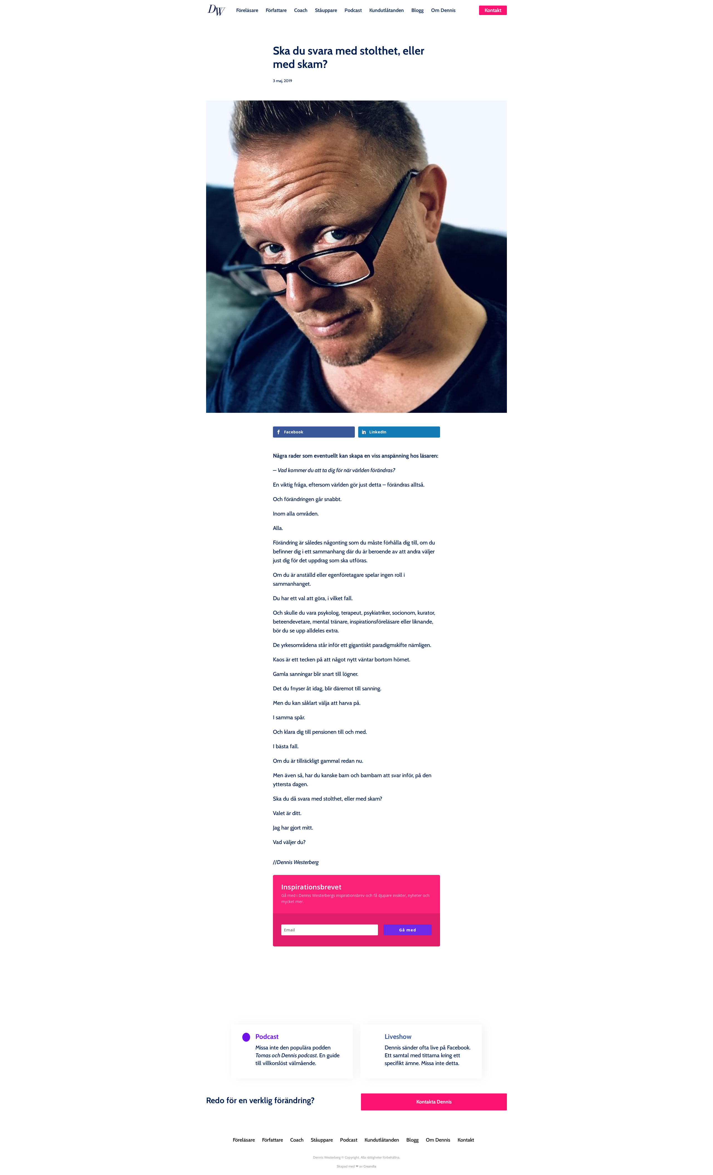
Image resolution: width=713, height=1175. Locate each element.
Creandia (369, 1166)
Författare (276, 9)
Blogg (417, 9)
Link (254, 1076)
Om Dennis (443, 9)
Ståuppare (326, 9)
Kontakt (493, 10)
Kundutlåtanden (386, 9)
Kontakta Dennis (434, 1102)
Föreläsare (247, 9)
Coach (300, 9)
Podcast (353, 9)
